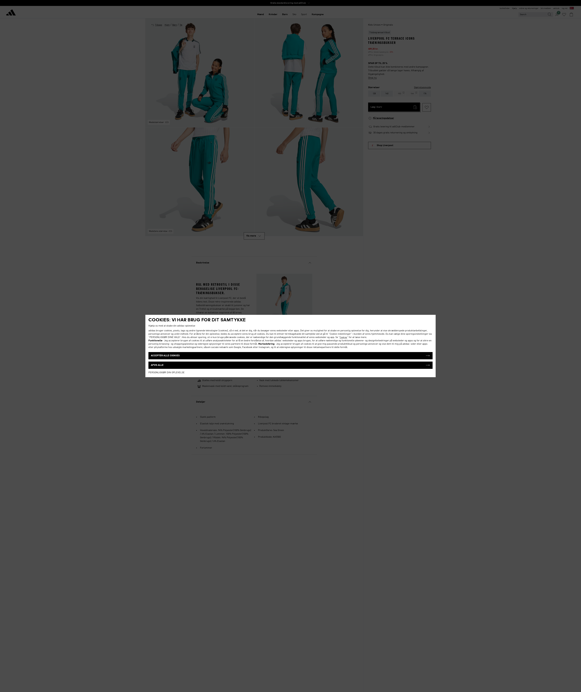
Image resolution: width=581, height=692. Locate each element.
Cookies (343, 337)
